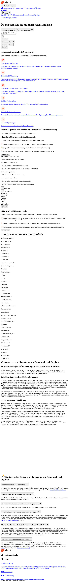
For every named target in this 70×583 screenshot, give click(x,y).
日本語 (7, 15)
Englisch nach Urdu (6, 458)
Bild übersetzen (19, 8)
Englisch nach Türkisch (7, 461)
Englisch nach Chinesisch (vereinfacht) (12, 438)
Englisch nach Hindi (6, 455)
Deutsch (16, 15)
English (3, 15)
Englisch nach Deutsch (7, 443)
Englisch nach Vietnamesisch (9, 456)
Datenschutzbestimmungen (19, 579)
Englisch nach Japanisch (8, 440)
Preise (39, 8)
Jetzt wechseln (5, 154)
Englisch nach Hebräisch (8, 463)
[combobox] (8, 41)
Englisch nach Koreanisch (8, 442)
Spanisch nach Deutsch (12, 568)
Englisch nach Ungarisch (8, 476)
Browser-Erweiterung (12, 520)
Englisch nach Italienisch (8, 450)
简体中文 (37, 15)
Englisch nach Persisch (7, 466)
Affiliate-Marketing (6, 579)
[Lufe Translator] (35, 550)
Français (25, 15)
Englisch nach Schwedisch (8, 471)
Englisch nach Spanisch (7, 445)
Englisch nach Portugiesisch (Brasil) (11, 448)
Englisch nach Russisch (7, 451)
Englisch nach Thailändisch (9, 468)
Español (21, 15)
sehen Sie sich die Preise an (58, 490)
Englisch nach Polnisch (7, 460)
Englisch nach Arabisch (7, 453)
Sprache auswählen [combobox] (26, 30)
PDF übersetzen (30, 8)
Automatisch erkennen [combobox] (7, 30)
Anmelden (4, 10)
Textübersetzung (7, 8)
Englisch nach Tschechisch (8, 473)
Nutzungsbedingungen (33, 579)
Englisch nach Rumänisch (8, 474)
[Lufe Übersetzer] (35, 2)
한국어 (11, 15)
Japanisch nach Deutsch (43, 567)
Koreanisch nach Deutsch (41, 568)
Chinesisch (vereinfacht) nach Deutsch (25, 567)
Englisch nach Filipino (7, 464)
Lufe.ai (3, 548)
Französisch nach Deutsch (26, 568)
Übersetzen (4, 39)
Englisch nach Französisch (8, 447)
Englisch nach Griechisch (8, 469)
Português (31, 15)
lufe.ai (3, 520)
